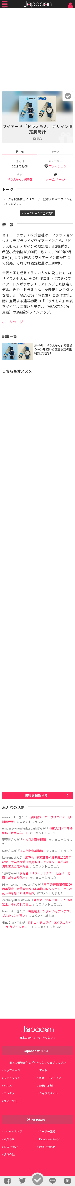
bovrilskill (9, 911)
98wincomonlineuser (17, 884)
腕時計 (28, 179)
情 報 (20, 151)
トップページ (12, 1070)
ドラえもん (14, 179)
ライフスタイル (48, 1093)
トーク (55, 151)
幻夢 (5, 850)
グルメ (8, 1086)
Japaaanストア (13, 1131)
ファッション (57, 166)
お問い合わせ (47, 1147)
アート (43, 1070)
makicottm (10, 817)
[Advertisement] (37, 48)
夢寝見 (6, 839)
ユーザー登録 (47, 1131)
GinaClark (9, 922)
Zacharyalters (12, 900)
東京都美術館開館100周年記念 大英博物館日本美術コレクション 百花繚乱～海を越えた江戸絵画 (37, 888)
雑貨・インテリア (50, 1078)
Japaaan (37, 4)
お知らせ (9, 1139)
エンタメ (9, 1093)
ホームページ (55, 179)
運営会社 (9, 1155)
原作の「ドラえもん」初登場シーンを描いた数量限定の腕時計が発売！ (53, 349)
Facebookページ (49, 1139)
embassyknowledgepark (19, 828)
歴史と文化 (10, 1101)
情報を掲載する (36, 795)
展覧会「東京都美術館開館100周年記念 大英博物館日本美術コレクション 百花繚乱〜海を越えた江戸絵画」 (37, 861)
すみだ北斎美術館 (34, 839)
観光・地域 (46, 1086)
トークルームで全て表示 (38, 213)
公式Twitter (11, 1147)
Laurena (8, 857)
